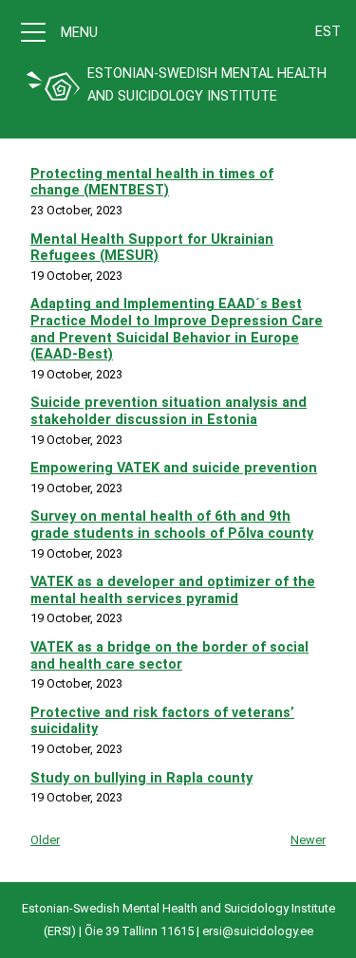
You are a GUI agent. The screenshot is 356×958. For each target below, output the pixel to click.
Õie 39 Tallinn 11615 (139, 931)
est (328, 32)
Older (45, 840)
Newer (308, 840)
